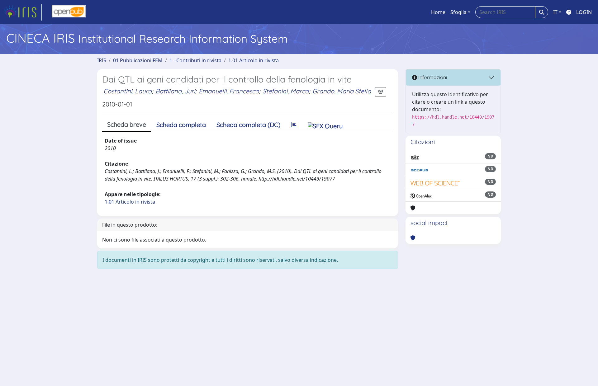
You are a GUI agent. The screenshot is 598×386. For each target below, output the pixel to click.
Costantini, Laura (127, 91)
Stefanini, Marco (286, 91)
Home (438, 12)
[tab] (294, 124)
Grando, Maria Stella (341, 91)
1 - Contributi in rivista (195, 60)
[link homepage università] (69, 12)
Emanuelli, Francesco (229, 91)
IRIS (101, 60)
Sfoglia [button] (458, 12)
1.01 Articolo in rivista (253, 60)
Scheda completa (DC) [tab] (248, 125)
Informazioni (432, 77)
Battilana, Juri (175, 91)
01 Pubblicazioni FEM (138, 60)
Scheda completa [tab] (181, 125)
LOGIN (584, 12)
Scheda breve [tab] (126, 124)
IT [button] (555, 12)
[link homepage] (23, 12)
